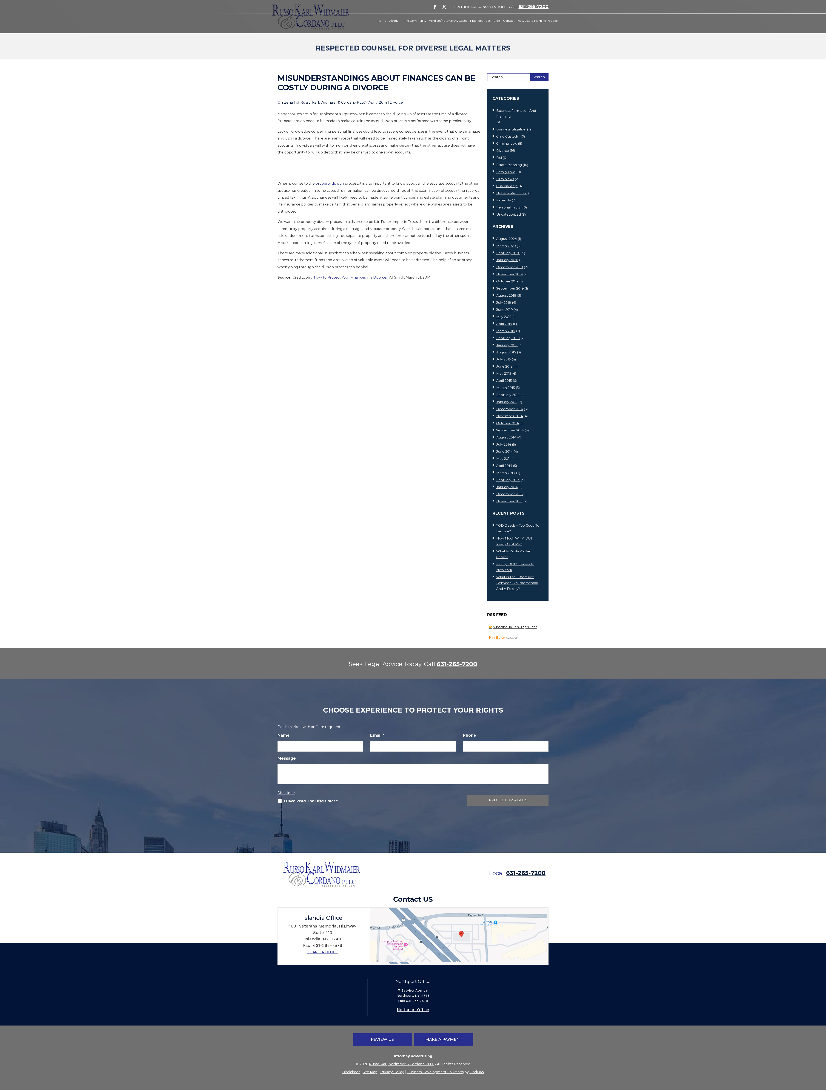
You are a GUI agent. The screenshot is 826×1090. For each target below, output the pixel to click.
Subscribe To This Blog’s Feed (515, 627)
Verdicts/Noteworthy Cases (448, 20)
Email (377, 735)
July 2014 (503, 444)
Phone (469, 735)
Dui (499, 158)
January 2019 (507, 345)
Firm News (505, 179)
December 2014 (509, 409)
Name (283, 735)
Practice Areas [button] (480, 20)
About (393, 20)
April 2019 (504, 324)
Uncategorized (508, 214)
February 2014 (508, 480)
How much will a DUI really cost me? (514, 541)
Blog (496, 20)
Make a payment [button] (443, 1039)
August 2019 (506, 295)
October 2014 (507, 423)
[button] (821, 1059)
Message (286, 758)
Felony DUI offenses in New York (515, 567)
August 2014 (506, 437)
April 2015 (504, 381)
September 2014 (510, 430)
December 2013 (509, 494)
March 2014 (505, 473)
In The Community (413, 20)
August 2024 (506, 239)
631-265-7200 (533, 6)
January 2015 (506, 402)
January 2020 (507, 260)
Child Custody (507, 136)
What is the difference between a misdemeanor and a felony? (517, 583)
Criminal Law (506, 143)
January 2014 (507, 487)
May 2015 (503, 373)
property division (330, 183)
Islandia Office (322, 952)
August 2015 (506, 352)
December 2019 (509, 267)
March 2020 (506, 246)
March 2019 (505, 331)
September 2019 (510, 288)
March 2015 (505, 388)
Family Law (505, 172)
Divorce (396, 102)
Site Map (370, 1072)
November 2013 (509, 501)
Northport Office (413, 1009)
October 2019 (507, 281)
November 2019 (509, 274)
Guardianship (507, 186)
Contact (509, 20)
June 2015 (504, 366)
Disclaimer (286, 793)
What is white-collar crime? (513, 554)
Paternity (503, 200)
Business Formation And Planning (516, 113)
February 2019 (508, 338)
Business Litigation (511, 129)
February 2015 (507, 395)
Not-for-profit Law (511, 193)
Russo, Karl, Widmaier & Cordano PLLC (333, 102)
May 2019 (504, 317)
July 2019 (503, 302)
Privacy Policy (392, 1072)
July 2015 (503, 359)
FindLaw (477, 1072)
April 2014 (504, 466)
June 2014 (504, 451)
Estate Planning (509, 165)
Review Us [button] (382, 1039)
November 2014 (509, 416)
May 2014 (504, 459)
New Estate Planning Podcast (538, 20)
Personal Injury (508, 207)
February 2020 (508, 253)
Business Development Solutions (435, 1072)
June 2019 (504, 310)
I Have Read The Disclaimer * (311, 801)
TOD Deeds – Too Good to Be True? (517, 528)
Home (382, 20)
